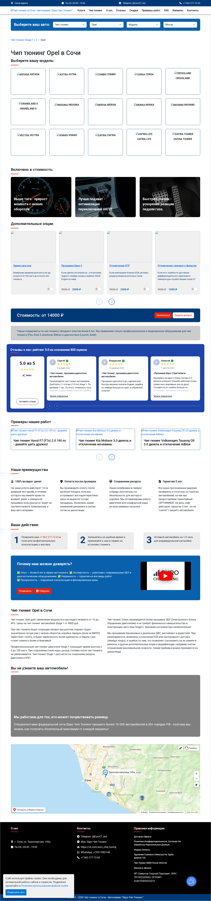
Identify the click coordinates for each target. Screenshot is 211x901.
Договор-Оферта (142, 836)
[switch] (50, 289)
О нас (109, 10)
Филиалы (177, 10)
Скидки (133, 10)
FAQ (166, 10)
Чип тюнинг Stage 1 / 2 (24, 39)
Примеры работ (151, 10)
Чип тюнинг (95, 10)
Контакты (193, 10)
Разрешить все (16, 892)
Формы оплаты (142, 849)
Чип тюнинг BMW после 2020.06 (150, 863)
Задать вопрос (183, 315)
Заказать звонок (142, 868)
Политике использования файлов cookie (44, 885)
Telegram (44, 591)
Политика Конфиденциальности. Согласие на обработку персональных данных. (157, 843)
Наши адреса (21, 3)
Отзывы (121, 10)
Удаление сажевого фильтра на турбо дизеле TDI (154, 856)
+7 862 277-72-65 (49, 537)
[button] (112, 302)
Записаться (163, 315)
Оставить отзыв (27, 401)
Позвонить (25, 591)
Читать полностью (59, 396)
